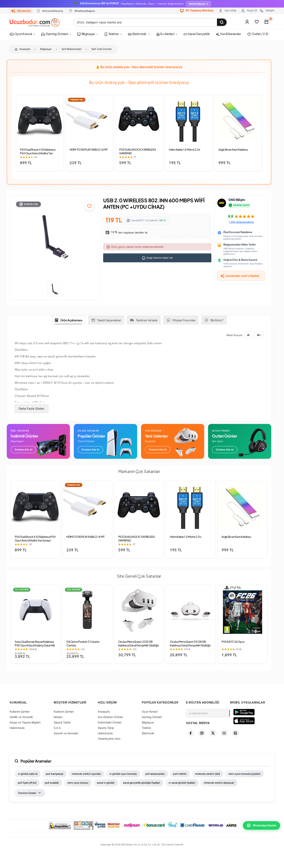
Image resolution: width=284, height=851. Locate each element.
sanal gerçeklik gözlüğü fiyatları (141, 782)
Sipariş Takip (106, 727)
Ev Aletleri (167, 34)
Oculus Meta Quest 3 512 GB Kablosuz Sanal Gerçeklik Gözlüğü (138, 643)
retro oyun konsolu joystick (244, 773)
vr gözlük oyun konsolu (123, 773)
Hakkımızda (17, 727)
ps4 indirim (179, 773)
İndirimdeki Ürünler (110, 722)
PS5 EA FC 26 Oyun (233, 641)
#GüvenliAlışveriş (52, 10)
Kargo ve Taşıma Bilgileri (25, 722)
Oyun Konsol (23, 34)
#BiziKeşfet (24, 10)
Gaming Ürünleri (56, 34)
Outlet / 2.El (259, 34)
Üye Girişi (230, 10)
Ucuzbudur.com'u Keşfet (242, 275)
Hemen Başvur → (198, 3)
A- (248, 335)
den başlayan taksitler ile (129, 232)
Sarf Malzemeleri (71, 49)
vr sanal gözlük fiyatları (181, 782)
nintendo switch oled (207, 773)
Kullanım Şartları (20, 711)
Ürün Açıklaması (71, 320)
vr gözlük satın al (27, 773)
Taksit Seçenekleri (109, 320)
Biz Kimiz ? (217, 320)
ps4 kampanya (54, 773)
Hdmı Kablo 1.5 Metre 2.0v (184, 149)
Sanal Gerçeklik (198, 34)
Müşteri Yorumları (183, 320)
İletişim (269, 10)
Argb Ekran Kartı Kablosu (233, 149)
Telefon (113, 34)
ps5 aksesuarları (155, 773)
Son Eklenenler (230, 34)
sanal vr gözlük (105, 782)
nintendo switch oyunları (86, 773)
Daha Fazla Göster (31, 408)
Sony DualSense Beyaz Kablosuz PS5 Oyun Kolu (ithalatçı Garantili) (35, 643)
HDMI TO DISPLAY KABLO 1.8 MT (89, 149)
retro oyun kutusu (77, 782)
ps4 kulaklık (52, 782)
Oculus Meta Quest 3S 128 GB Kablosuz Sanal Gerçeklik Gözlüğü (190, 643)
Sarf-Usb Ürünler (101, 49)
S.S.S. (57, 727)
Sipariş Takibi (62, 722)
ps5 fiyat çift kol (27, 782)
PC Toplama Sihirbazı (199, 10)
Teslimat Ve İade (146, 320)
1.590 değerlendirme (241, 222)
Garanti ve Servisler (66, 733)
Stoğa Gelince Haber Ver (159, 257)
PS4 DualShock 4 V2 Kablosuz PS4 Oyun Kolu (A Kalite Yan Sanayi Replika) (37, 153)
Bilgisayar (88, 34)
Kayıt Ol (251, 10)
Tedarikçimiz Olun (109, 738)
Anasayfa (24, 49)
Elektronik (139, 34)
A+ (259, 335)
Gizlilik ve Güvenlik (21, 717)
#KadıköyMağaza (85, 10)
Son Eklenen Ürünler (110, 717)
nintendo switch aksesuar (219, 782)
